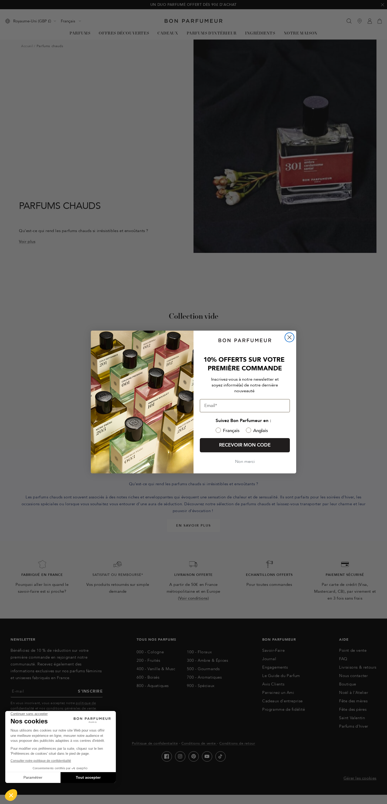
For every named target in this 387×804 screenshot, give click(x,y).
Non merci (245, 461)
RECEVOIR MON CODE (245, 445)
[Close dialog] (289, 337)
